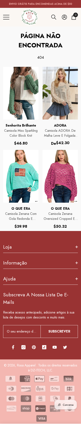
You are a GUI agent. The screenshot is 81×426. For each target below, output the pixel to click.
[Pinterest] (34, 347)
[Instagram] (23, 347)
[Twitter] (65, 347)
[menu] (6, 17)
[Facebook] (13, 347)
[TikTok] (44, 347)
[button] (54, 17)
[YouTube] (54, 347)
